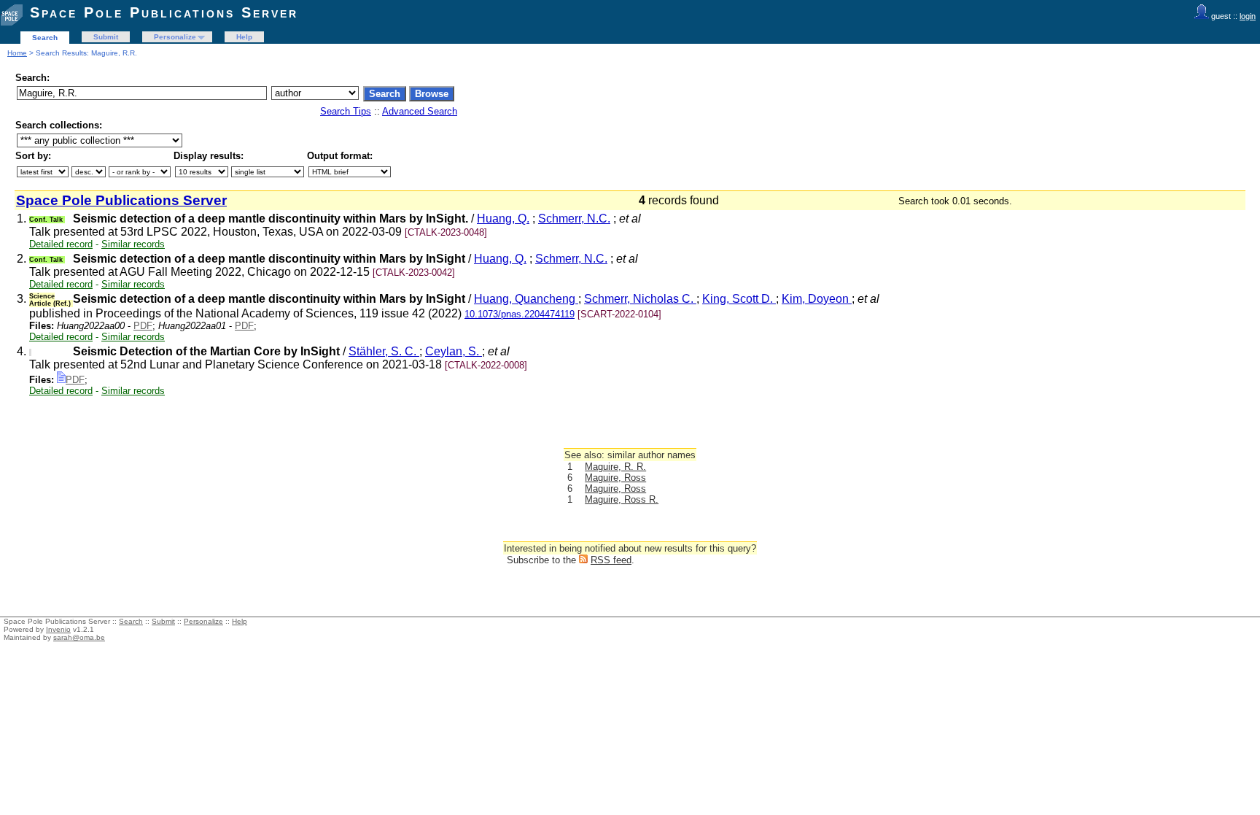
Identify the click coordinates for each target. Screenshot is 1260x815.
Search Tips (345, 111)
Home (17, 53)
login (1248, 16)
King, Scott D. (739, 299)
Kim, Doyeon (817, 299)
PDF (142, 325)
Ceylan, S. (453, 351)
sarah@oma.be (79, 637)
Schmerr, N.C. (574, 218)
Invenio (58, 629)
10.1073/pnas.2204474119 (519, 314)
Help (244, 37)
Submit (105, 37)
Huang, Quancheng (526, 299)
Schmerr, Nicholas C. (640, 299)
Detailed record (61, 244)
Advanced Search (419, 111)
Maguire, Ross (615, 477)
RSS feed (611, 560)
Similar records (133, 244)
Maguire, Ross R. (621, 499)
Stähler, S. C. (384, 351)
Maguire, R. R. (615, 466)
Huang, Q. (503, 218)
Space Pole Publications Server (164, 12)
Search (45, 38)
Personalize (175, 37)
